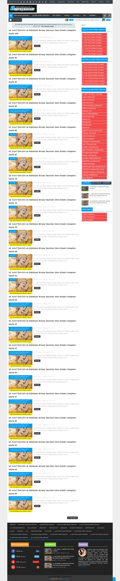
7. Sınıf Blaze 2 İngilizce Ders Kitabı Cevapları (73, 20)
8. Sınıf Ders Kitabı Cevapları (92, 43)
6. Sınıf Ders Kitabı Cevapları (92, 37)
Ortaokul (76, 15)
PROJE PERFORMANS (90, 114)
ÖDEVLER (85, 128)
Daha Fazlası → (82, 566)
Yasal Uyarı (71, 2)
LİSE (27, 531)
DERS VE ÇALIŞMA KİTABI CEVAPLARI (66, 524)
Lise (84, 15)
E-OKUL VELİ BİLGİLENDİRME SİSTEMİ (89, 524)
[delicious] (45, 2)
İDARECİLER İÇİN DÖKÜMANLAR (93, 166)
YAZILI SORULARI (88, 97)
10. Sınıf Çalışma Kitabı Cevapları (93, 78)
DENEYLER (86, 119)
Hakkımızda (85, 2)
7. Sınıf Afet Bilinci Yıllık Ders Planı (107, 20)
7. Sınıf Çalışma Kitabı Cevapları (93, 70)
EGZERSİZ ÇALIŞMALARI (91, 161)
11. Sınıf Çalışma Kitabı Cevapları (93, 81)
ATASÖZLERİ (86, 125)
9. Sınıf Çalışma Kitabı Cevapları (93, 75)
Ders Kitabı (13, 134)
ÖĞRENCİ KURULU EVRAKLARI (93, 172)
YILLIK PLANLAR (88, 139)
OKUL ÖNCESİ (100, 528)
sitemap (101, 2)
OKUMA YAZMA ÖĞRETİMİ (91, 158)
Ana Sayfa (12, 524)
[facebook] (18, 2)
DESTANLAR (86, 122)
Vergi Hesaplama (88, 220)
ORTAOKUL (20, 531)
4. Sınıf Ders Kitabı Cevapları (62, 531)
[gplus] (24, 2)
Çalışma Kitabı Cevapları (40, 15)
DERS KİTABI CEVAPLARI (60, 576)
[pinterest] (27, 2)
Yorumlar (106, 183)
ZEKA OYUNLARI (88, 100)
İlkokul (66, 15)
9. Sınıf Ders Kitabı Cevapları (92, 45)
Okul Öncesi (56, 15)
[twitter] (21, 2)
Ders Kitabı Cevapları (21, 15)
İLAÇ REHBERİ (87, 178)
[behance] (39, 2)
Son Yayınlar (96, 183)
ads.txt (108, 2)
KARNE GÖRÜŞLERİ (89, 155)
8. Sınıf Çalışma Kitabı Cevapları (93, 73)
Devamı (37, 46)
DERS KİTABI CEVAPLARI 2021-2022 (27, 524)
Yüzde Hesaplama (88, 214)
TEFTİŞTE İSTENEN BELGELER (93, 169)
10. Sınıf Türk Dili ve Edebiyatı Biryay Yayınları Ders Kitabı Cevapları (19, 38)
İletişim (93, 2)
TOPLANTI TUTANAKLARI (91, 141)
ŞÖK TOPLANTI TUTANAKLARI (92, 150)
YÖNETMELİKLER (88, 164)
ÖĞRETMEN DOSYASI (36, 531)
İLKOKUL (12, 531)
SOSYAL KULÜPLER (89, 133)
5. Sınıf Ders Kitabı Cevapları (92, 34)
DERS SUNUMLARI (89, 108)
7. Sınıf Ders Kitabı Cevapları (92, 40)
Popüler (86, 183)
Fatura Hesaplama (88, 217)
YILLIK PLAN (48, 531)
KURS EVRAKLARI (88, 136)
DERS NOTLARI (87, 103)
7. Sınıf (57, 20)
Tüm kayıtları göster (47, 26)
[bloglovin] (30, 2)
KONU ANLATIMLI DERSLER (92, 105)
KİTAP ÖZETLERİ (88, 116)
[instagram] (42, 2)
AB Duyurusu (61, 2)
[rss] (36, 2)
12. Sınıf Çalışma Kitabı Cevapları (93, 84)
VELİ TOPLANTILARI (89, 144)
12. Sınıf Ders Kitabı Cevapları (92, 54)
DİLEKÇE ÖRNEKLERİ (90, 175)
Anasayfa (52, 2)
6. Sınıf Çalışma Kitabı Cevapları (93, 67)
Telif (78, 2)
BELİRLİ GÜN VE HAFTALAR (92, 130)
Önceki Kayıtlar (72, 518)
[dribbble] (33, 2)
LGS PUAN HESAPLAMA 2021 (17, 528)
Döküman (92, 15)
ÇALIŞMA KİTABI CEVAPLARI (47, 524)
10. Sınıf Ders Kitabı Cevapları (92, 48)
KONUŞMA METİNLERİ (90, 153)
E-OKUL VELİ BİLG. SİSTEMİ (92, 94)
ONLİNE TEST (87, 111)
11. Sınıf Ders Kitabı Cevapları (92, 51)
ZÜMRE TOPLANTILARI (90, 147)
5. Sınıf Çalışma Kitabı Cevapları (93, 64)
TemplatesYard (65, 579)
